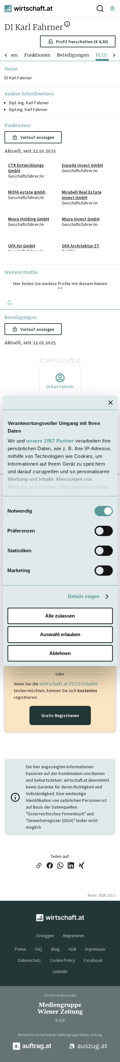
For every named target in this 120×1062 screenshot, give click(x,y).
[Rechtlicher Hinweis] (67, 25)
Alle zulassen (60, 616)
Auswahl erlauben (60, 634)
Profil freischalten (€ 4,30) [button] (82, 41)
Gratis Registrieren (60, 715)
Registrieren (73, 935)
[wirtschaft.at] (28, 8)
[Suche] (100, 8)
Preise (20, 949)
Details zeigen (84, 596)
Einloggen (45, 935)
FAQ (38, 949)
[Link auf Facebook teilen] (49, 866)
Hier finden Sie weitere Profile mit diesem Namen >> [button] (60, 286)
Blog (55, 949)
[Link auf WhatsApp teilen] (60, 866)
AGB (72, 949)
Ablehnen (60, 653)
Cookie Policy (62, 960)
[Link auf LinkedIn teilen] (71, 866)
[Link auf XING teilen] (81, 866)
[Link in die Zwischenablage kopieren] (39, 866)
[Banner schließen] (110, 402)
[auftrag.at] (32, 1048)
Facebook (93, 960)
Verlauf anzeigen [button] (37, 137)
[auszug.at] (88, 1049)
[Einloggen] (112, 8)
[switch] (103, 531)
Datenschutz (29, 960)
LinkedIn (60, 971)
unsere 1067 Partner (50, 440)
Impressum (95, 949)
